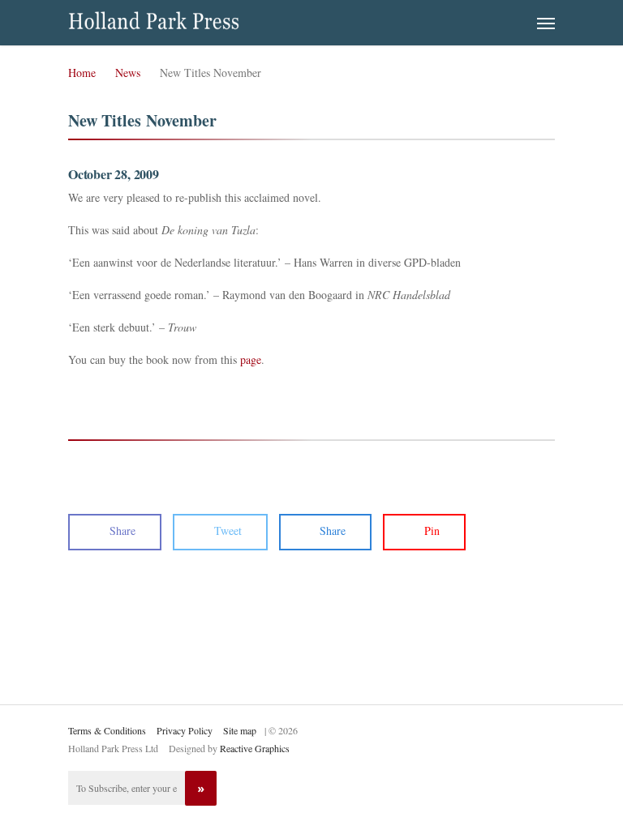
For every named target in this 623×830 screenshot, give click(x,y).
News (127, 72)
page (250, 359)
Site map (239, 730)
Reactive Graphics (255, 748)
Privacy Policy (185, 730)
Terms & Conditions (107, 730)
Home (82, 72)
